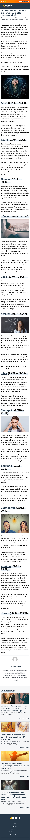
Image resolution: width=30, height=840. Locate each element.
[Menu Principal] (27, 6)
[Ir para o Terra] (4, 1)
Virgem (5, 313)
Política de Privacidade (15, 832)
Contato (15, 826)
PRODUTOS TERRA (24, 1)
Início (15, 823)
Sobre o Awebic (15, 829)
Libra (4, 373)
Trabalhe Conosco (15, 835)
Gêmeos (6, 179)
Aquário (6, 566)
